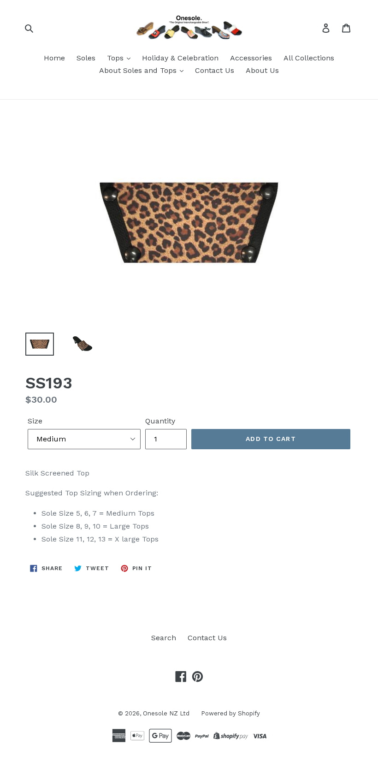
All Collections (309, 58)
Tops (116, 58)
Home (54, 58)
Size (35, 421)
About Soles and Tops (139, 70)
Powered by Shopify (230, 713)
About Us (262, 70)
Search (163, 637)
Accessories (251, 58)
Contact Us (214, 70)
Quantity (160, 421)
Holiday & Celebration (180, 58)
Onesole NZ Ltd (166, 713)
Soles (86, 58)
